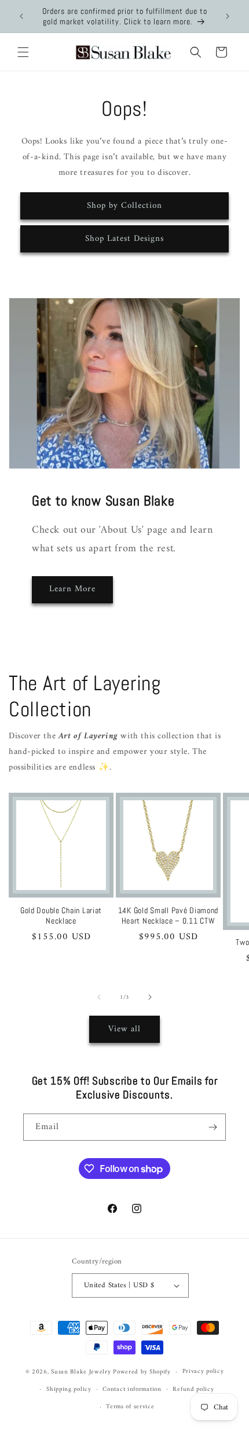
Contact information (131, 1389)
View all (124, 1029)
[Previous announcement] (21, 16)
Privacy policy (203, 1371)
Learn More (72, 589)
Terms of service (130, 1406)
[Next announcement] (227, 16)
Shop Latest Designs (124, 239)
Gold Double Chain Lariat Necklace (61, 915)
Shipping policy (68, 1389)
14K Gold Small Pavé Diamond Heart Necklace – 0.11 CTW (168, 915)
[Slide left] (99, 997)
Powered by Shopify (142, 1372)
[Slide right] (150, 997)
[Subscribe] (212, 1127)
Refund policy (193, 1389)
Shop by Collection (124, 206)
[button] (23, 52)
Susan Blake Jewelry (81, 1372)
